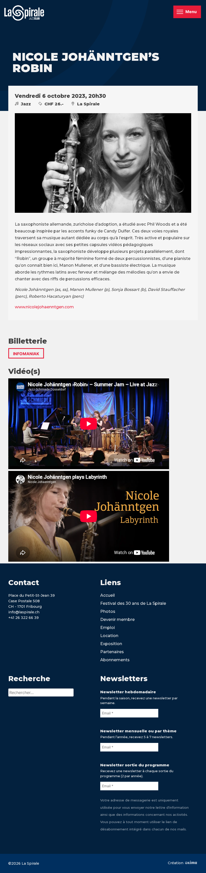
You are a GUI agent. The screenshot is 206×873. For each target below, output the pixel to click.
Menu (191, 11)
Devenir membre (117, 619)
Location (109, 635)
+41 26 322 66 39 (23, 617)
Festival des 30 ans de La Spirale (133, 603)
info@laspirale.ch (23, 612)
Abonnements (115, 659)
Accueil (107, 595)
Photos (107, 611)
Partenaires (112, 651)
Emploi (107, 627)
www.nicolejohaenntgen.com (44, 307)
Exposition (111, 643)
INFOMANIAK (26, 353)
